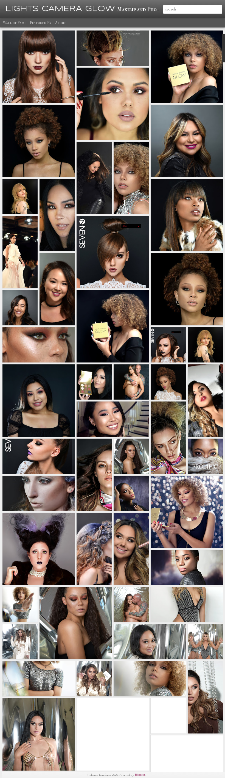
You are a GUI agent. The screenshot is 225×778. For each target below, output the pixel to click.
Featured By (41, 22)
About (60, 22)
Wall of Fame (14, 22)
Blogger (140, 774)
